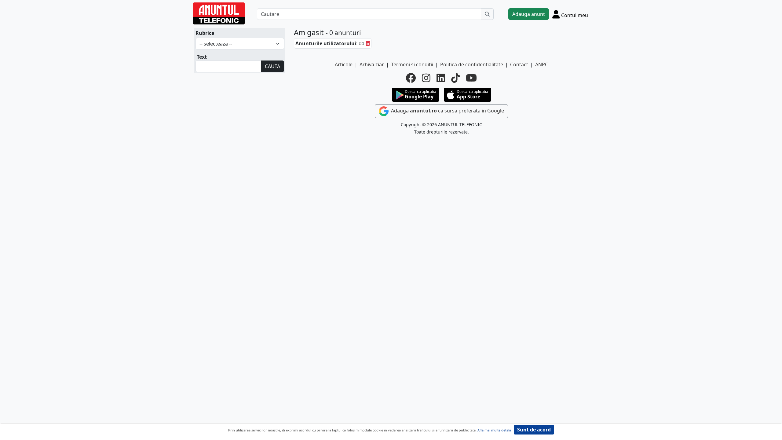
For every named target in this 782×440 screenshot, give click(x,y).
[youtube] (471, 78)
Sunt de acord (534, 429)
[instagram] (426, 78)
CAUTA (272, 66)
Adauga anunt (528, 14)
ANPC (541, 64)
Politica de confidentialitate (471, 64)
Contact (519, 64)
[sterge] (368, 43)
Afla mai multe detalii (494, 430)
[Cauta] (487, 14)
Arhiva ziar (372, 64)
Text (202, 56)
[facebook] (411, 78)
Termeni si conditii (412, 64)
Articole (344, 64)
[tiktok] (455, 78)
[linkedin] (441, 78)
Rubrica (205, 33)
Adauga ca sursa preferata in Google (447, 110)
